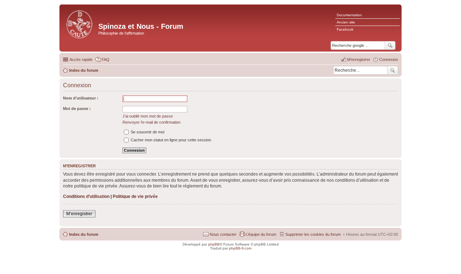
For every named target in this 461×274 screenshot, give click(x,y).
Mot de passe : (77, 108)
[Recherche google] (390, 45)
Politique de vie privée (135, 196)
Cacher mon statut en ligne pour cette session (170, 140)
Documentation (349, 15)
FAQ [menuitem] (105, 59)
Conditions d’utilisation (86, 196)
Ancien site (346, 22)
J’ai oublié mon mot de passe (147, 116)
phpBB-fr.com (240, 248)
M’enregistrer (79, 213)
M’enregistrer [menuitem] (358, 59)
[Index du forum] (79, 23)
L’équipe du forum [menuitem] (261, 234)
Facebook (345, 29)
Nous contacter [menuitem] (223, 234)
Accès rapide (81, 59)
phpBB (214, 244)
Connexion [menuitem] (388, 59)
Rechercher (392, 70)
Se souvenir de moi (147, 132)
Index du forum (83, 234)
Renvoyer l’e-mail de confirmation (151, 122)
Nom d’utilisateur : (80, 98)
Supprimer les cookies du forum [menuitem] (313, 234)
